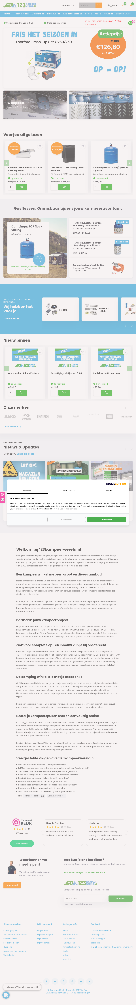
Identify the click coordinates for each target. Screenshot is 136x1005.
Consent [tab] (27, 491)
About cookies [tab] (68, 491)
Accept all (107, 519)
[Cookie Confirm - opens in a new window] (116, 484)
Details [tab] (109, 491)
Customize (66, 519)
